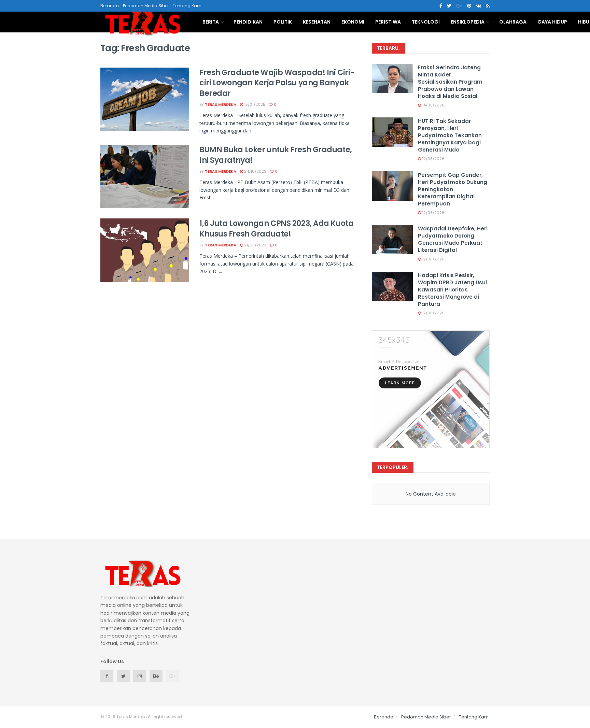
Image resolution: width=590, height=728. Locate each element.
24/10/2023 (254, 171)
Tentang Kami (187, 6)
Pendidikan (248, 21)
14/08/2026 (433, 105)
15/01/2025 (254, 104)
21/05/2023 (254, 245)
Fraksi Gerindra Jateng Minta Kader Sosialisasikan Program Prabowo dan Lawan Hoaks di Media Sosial (450, 82)
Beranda (109, 6)
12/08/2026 (433, 158)
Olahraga (512, 21)
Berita (210, 21)
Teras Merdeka (220, 104)
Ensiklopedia (467, 21)
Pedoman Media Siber (146, 6)
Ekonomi (352, 21)
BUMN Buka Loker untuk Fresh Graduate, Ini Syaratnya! (275, 155)
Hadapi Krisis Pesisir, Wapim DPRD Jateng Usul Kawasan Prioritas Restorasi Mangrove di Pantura (452, 290)
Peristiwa (388, 21)
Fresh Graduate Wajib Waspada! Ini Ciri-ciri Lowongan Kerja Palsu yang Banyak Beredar (276, 83)
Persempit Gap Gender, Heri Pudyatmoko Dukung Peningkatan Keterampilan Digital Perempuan (452, 189)
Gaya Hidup (552, 21)
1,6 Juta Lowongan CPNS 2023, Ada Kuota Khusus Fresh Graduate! (276, 228)
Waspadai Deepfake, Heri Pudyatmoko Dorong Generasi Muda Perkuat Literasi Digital (453, 239)
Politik (282, 21)
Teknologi (426, 21)
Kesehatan (317, 21)
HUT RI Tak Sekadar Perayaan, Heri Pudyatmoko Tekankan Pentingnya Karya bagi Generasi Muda (450, 135)
